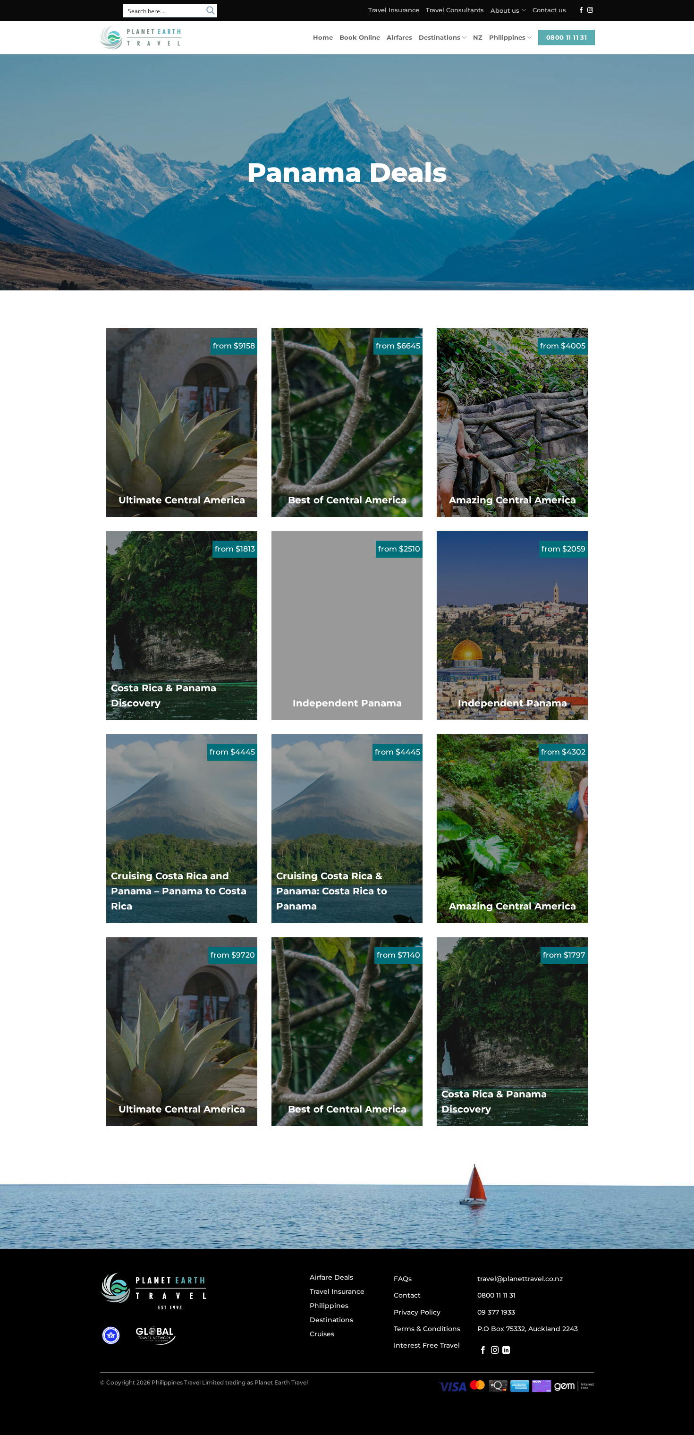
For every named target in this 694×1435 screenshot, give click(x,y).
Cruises (322, 1334)
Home (323, 37)
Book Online (359, 37)
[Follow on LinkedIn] (506, 1350)
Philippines (507, 37)
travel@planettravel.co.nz (520, 1278)
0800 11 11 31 (496, 1295)
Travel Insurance (393, 10)
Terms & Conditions (427, 1329)
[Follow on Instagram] (590, 10)
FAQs (403, 1278)
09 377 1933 (496, 1312)
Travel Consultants (455, 10)
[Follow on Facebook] (581, 10)
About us (505, 10)
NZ (477, 37)
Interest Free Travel (427, 1345)
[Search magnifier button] (210, 10)
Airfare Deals (331, 1277)
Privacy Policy (417, 1312)
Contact (407, 1295)
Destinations (439, 37)
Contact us (549, 10)
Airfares (399, 37)
